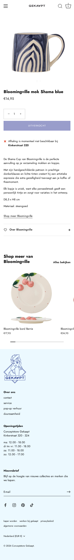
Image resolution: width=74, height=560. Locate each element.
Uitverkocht (37, 125)
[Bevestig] (68, 492)
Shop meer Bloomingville (18, 216)
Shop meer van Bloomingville (18, 259)
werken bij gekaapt (29, 521)
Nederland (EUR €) (13, 536)
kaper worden (10, 521)
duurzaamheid (12, 414)
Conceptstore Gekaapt (23, 545)
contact (8, 398)
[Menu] (6, 6)
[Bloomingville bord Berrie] (31, 297)
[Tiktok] (32, 505)
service (8, 403)
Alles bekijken (61, 262)
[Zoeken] (60, 7)
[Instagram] (14, 505)
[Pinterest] (23, 505)
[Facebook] (5, 505)
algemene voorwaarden (15, 526)
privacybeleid (47, 521)
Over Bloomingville (20, 230)
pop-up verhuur (13, 408)
